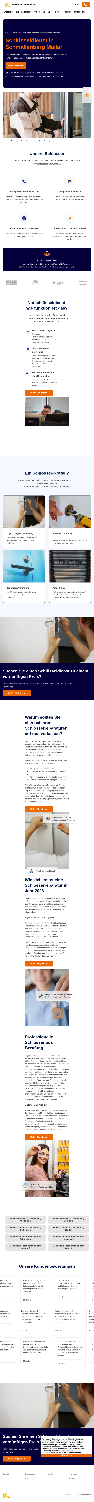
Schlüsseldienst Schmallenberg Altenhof (25, 1247)
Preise (37, 12)
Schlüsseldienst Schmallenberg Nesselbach (68, 1238)
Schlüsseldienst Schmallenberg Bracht (68, 1247)
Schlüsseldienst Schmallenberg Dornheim (68, 1219)
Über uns (47, 12)
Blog (56, 12)
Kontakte (66, 12)
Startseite (8, 12)
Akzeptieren (66, 1455)
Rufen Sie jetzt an (15, 65)
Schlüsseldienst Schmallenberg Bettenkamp (25, 1238)
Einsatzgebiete (23, 12)
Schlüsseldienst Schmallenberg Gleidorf (68, 1228)
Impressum (79, 12)
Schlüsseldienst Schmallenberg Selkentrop (25, 1228)
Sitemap (72, 1478)
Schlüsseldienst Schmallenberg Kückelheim (25, 1219)
